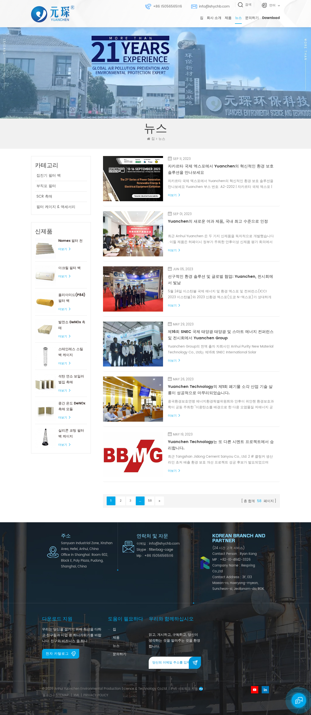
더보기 (62, 249)
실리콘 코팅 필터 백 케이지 (71, 433)
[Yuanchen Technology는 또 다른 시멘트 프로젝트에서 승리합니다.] (133, 454)
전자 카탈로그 (57, 653)
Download (271, 18)
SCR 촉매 (44, 196)
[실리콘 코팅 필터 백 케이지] (45, 438)
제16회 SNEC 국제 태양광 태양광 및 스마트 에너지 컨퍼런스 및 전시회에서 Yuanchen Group (221, 335)
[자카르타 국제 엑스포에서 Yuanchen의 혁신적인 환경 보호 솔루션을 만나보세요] (133, 178)
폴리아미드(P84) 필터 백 (71, 298)
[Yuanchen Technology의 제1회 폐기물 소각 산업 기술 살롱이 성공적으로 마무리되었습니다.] (133, 399)
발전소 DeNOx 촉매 (71, 325)
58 (150, 500)
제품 (228, 18)
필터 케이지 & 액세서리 (55, 207)
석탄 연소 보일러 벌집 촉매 (71, 379)
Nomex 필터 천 (70, 241)
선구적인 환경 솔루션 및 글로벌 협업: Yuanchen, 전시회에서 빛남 (220, 279)
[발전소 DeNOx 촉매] (45, 329)
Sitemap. (62, 695)
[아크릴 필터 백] (45, 275)
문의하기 (252, 18)
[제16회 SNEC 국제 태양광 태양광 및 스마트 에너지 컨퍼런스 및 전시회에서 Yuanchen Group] (133, 344)
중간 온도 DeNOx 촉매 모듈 (71, 406)
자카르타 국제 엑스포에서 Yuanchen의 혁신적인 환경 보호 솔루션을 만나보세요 (221, 169)
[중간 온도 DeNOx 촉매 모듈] (45, 411)
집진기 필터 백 (48, 176)
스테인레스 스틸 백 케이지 (70, 352)
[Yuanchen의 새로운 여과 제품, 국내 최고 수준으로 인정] (133, 233)
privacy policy (95, 695)
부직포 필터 (46, 186)
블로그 (47, 695)
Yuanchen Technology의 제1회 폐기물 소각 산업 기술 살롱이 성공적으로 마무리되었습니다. (220, 390)
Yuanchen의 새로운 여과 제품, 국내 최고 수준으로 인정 (218, 221)
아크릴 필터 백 (69, 268)
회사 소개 (214, 18)
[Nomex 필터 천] (45, 248)
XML (76, 695)
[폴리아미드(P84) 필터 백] (45, 302)
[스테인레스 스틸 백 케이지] (45, 356)
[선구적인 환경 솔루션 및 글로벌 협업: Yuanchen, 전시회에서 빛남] (133, 289)
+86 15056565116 (167, 6)
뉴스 (238, 18)
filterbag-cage (161, 549)
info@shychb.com (214, 6)
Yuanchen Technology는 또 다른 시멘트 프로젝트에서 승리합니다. (221, 445)
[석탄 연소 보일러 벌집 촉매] (45, 384)
